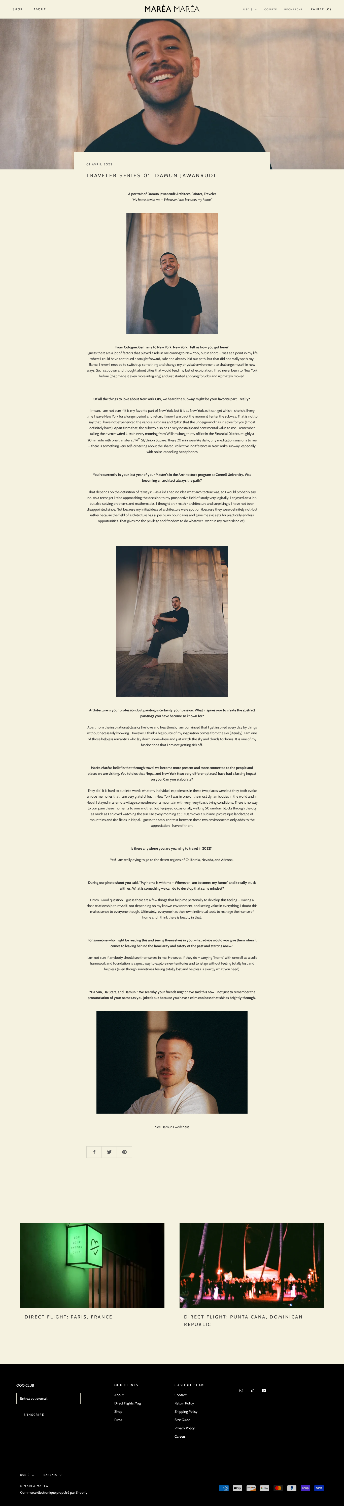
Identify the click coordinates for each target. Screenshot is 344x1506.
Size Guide (182, 1420)
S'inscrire (34, 1415)
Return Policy (184, 1403)
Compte (270, 9)
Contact (181, 1395)
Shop (18, 9)
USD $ (248, 9)
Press (118, 1420)
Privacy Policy (185, 1428)
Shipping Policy (186, 1411)
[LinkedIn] (264, 1390)
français (49, 1475)
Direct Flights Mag (127, 1403)
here (186, 1127)
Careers (180, 1436)
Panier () (321, 9)
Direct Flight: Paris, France (69, 1317)
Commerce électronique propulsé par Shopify (53, 1492)
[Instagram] (241, 1390)
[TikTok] (252, 1390)
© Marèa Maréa (34, 1486)
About (39, 9)
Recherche (293, 9)
